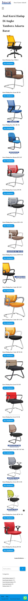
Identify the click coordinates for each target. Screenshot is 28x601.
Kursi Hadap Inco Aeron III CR (11, 92)
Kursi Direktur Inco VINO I (10, 60)
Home (2, 596)
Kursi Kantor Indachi (20, 2)
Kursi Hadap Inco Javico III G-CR (12, 482)
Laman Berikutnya (19, 558)
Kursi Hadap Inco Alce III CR (11, 125)
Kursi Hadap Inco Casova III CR (12, 190)
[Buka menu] (3, 8)
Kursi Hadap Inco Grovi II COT (12, 384)
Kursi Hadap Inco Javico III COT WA (13, 449)
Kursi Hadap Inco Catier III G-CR (12, 319)
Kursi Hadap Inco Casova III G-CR (13, 222)
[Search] (22, 569)
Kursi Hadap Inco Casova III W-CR (13, 254)
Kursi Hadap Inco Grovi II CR (11, 417)
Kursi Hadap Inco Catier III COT (12, 287)
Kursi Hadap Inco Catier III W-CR (12, 352)
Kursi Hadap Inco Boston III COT (12, 157)
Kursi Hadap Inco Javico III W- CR (13, 514)
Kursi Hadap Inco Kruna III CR (12, 547)
